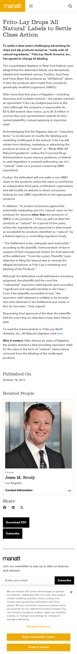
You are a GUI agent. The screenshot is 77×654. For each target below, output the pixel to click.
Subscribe (12, 533)
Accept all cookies (38, 647)
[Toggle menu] (31, 6)
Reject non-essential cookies (38, 637)
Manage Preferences (38, 626)
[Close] (71, 592)
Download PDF (16, 522)
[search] (70, 5)
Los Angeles (13, 483)
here (60, 333)
